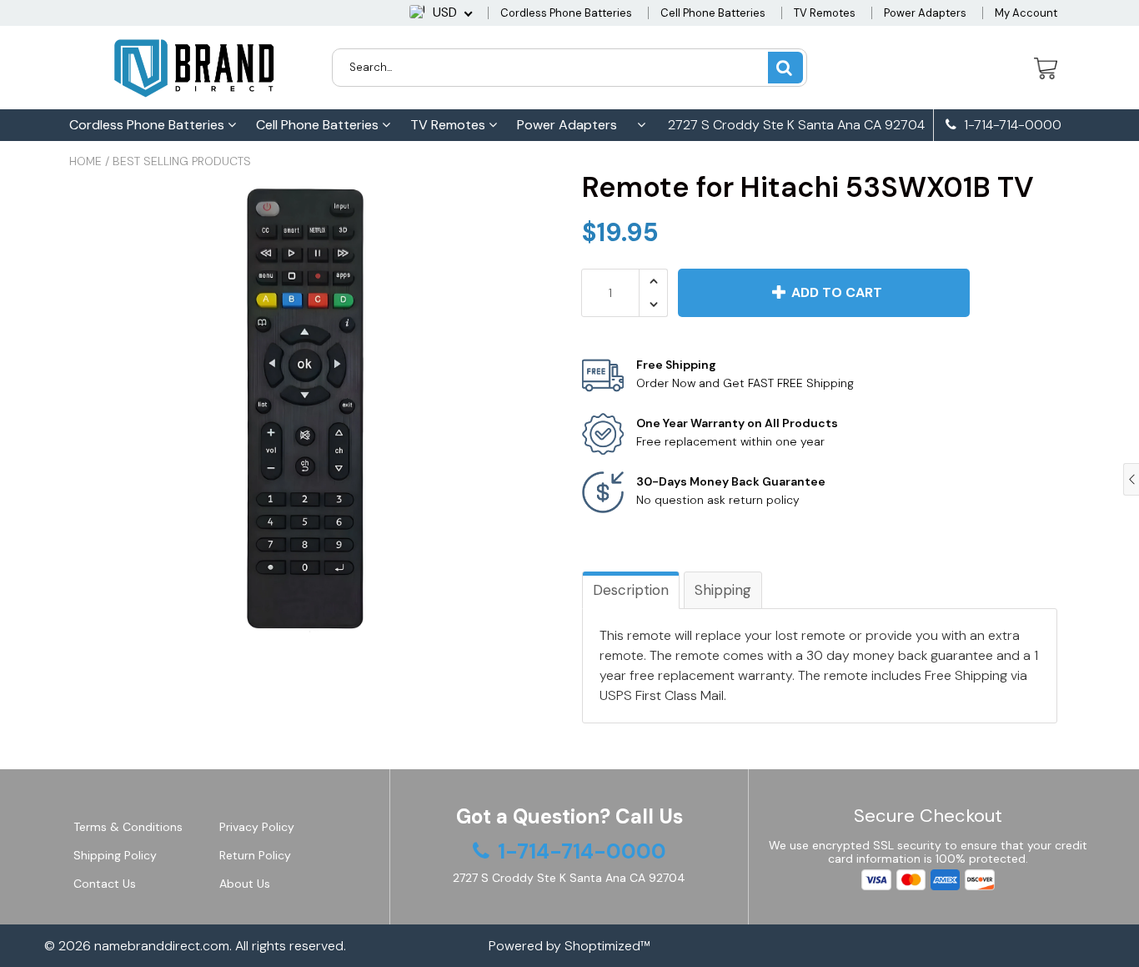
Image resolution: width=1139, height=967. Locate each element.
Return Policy (255, 855)
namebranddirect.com (161, 945)
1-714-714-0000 (1011, 125)
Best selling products (182, 161)
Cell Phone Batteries (712, 13)
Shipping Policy (115, 855)
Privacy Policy (256, 826)
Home (85, 161)
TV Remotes (825, 13)
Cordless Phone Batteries (566, 13)
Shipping (723, 590)
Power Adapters (925, 13)
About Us (244, 883)
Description (631, 590)
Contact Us (104, 883)
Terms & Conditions (128, 826)
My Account (1026, 13)
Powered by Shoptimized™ (569, 945)
